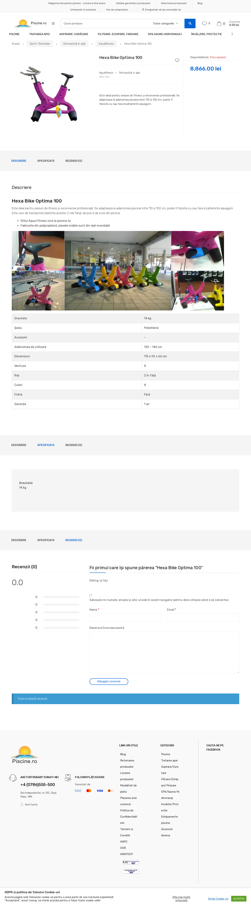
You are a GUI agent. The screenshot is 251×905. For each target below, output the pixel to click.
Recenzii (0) (73, 160)
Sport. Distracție (40, 43)
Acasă (15, 43)
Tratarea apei (169, 760)
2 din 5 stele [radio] (95, 586)
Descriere (18, 160)
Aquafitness (106, 43)
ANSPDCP (126, 854)
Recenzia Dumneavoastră (106, 628)
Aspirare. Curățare (73, 34)
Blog (200, 3)
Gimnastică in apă (74, 43)
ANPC (124, 841)
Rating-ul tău (98, 580)
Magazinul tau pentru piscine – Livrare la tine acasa (77, 3)
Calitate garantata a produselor (133, 3)
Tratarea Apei (39, 34)
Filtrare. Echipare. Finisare (118, 34)
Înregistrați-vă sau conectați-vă (163, 9)
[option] (53, 95)
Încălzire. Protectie (206, 34)
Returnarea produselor (174, 3)
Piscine (14, 34)
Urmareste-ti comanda (83, 9)
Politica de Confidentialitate (128, 817)
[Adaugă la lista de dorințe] (178, 59)
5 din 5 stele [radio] (108, 586)
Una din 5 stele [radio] (91, 586)
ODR (123, 848)
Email (171, 609)
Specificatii (45, 160)
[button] (89, 131)
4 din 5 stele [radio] (104, 586)
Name (94, 609)
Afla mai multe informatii (181, 898)
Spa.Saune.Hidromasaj (165, 34)
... (231, 33)
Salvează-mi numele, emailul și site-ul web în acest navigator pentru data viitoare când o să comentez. (159, 600)
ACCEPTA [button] (238, 898)
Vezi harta (31, 804)
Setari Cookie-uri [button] (218, 898)
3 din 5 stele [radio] (100, 586)
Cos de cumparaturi (117, 9)
